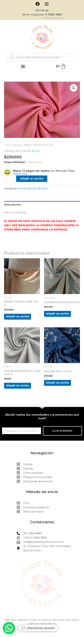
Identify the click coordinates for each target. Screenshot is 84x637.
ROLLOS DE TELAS (27, 150)
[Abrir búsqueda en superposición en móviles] (42, 57)
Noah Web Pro (48, 623)
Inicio (7, 145)
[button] (23, 66)
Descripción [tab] (12, 204)
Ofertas (17, 145)
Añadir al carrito (31, 178)
